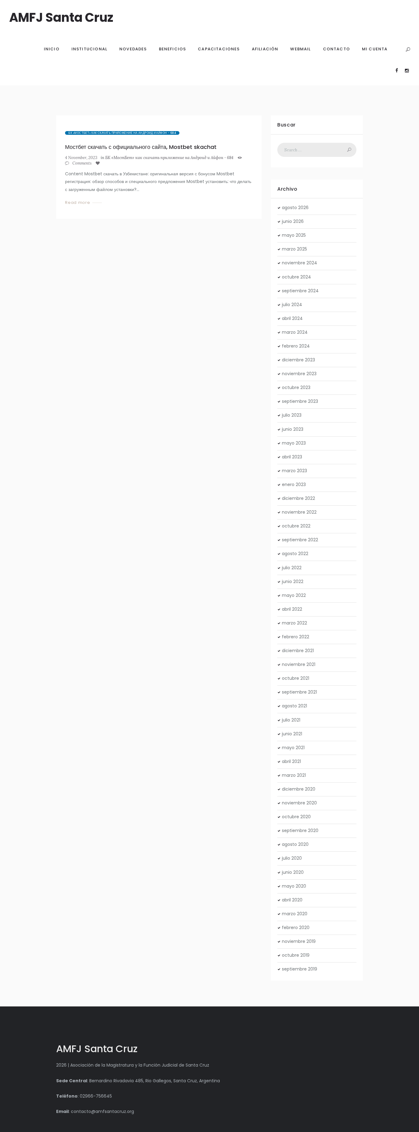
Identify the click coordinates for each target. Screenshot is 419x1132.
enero (294, 484)
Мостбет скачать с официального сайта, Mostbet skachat (141, 147)
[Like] (99, 163)
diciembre (298, 360)
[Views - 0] (241, 158)
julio (292, 304)
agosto (295, 207)
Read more (77, 202)
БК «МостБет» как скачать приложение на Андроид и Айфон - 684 (122, 133)
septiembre (300, 291)
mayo (294, 235)
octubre (296, 277)
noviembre (299, 263)
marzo (294, 249)
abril (292, 318)
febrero (296, 346)
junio (293, 221)
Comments (81, 163)
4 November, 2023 (81, 157)
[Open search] (408, 49)
